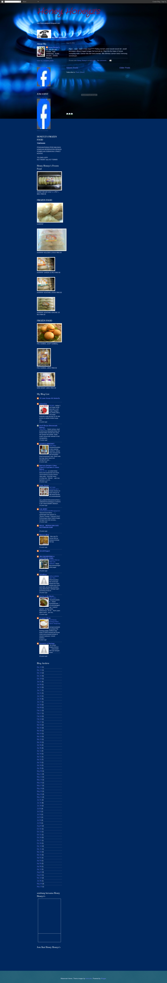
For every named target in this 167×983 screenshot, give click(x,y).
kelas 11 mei (43, 471)
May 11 (39, 774)
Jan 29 (39, 705)
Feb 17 (39, 713)
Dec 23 (39, 670)
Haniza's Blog (44, 535)
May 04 (39, 883)
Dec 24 (39, 673)
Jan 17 (39, 690)
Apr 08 (39, 748)
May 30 (39, 794)
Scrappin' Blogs (45, 618)
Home (98, 68)
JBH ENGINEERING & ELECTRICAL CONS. (46, 557)
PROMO (52, 405)
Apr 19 (39, 754)
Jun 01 (39, 800)
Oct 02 (39, 829)
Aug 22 (39, 872)
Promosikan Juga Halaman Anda (46, 88)
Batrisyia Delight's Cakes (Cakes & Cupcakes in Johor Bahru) (49, 467)
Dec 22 (39, 667)
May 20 (39, 791)
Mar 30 (39, 742)
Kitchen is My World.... (47, 596)
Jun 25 (39, 803)
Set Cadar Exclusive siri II (54, 488)
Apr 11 (39, 751)
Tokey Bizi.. (43, 429)
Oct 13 (39, 832)
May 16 (39, 782)
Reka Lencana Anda (42, 130)
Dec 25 (39, 676)
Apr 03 (39, 860)
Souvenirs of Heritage (47, 643)
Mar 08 (39, 731)
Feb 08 (39, 707)
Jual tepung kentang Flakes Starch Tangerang (54, 621)
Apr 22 (39, 759)
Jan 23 (39, 696)
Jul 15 (39, 811)
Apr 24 (39, 765)
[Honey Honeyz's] (44, 86)
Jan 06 (39, 881)
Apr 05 (39, 863)
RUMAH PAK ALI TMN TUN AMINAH (54, 561)
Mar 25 (39, 855)
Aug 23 (39, 875)
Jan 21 (39, 693)
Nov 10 (39, 878)
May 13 (39, 886)
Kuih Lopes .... (53, 598)
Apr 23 (39, 762)
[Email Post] (110, 60)
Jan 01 (39, 681)
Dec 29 (39, 679)
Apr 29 (39, 768)
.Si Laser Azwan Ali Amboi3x (49, 398)
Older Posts (124, 68)
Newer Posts (72, 68)
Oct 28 (39, 843)
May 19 (39, 788)
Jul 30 (39, 823)
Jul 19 (39, 814)
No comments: (102, 60)
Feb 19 (39, 719)
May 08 (39, 771)
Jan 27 (39, 702)
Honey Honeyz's (68, 11)
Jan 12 (39, 687)
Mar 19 (39, 736)
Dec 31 (39, 849)
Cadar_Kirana (44, 485)
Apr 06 (39, 745)
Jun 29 (39, 806)
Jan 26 (39, 699)
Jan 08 (39, 684)
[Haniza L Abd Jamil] (44, 128)
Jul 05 (39, 808)
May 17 (39, 785)
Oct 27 (39, 840)
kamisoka (89, 978)
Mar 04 (39, 728)
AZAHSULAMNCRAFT (46, 444)
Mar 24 (39, 852)
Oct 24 (39, 837)
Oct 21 (39, 834)
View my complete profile (45, 61)
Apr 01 (39, 858)
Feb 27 (39, 722)
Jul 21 (39, 817)
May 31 (39, 797)
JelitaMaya (43, 574)
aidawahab (43, 404)
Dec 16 (39, 846)
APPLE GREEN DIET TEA (54, 577)
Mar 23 (39, 739)
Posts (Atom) (80, 72)
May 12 (39, 777)
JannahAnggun (44, 551)
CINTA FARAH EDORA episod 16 (49, 511)
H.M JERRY (43, 509)
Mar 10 (39, 733)
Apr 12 (39, 869)
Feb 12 (39, 710)
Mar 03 (39, 725)
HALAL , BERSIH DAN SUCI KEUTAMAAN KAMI (49, 526)
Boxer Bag (52, 445)
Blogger (103, 978)
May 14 (39, 780)
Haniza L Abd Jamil (42, 97)
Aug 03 (39, 826)
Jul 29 (39, 820)
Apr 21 (39, 757)
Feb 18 (39, 716)
